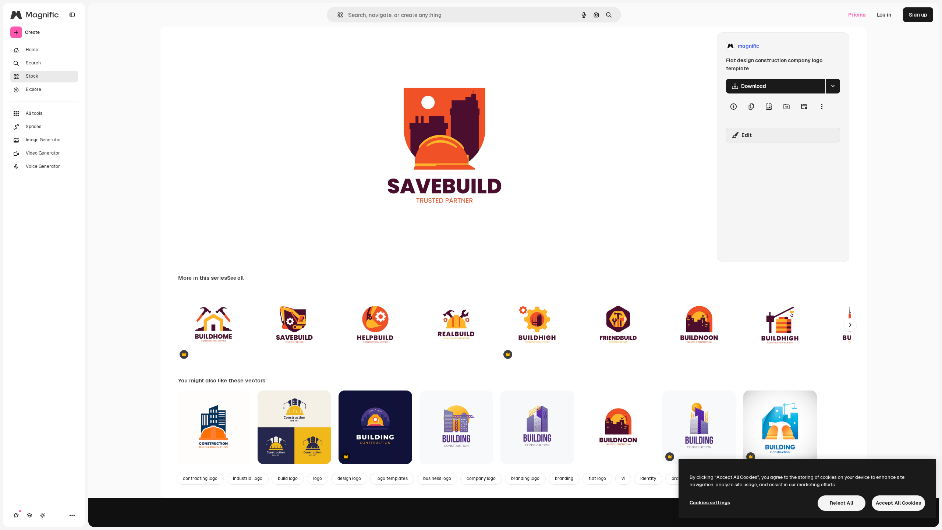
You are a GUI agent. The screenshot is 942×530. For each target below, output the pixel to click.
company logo (481, 478)
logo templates (392, 478)
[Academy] (29, 515)
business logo (437, 478)
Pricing (857, 14)
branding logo (525, 478)
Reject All (841, 503)
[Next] (850, 325)
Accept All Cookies (898, 503)
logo (317, 478)
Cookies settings (710, 502)
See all (235, 278)
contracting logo (200, 478)
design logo (349, 478)
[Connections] (16, 515)
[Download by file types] (832, 86)
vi (623, 478)
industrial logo (247, 478)
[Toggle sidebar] (72, 15)
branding (564, 478)
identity (648, 478)
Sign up (918, 14)
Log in (884, 14)
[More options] (821, 106)
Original (376, 46)
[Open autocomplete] (337, 15)
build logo (288, 478)
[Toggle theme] (43, 515)
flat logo (597, 478)
